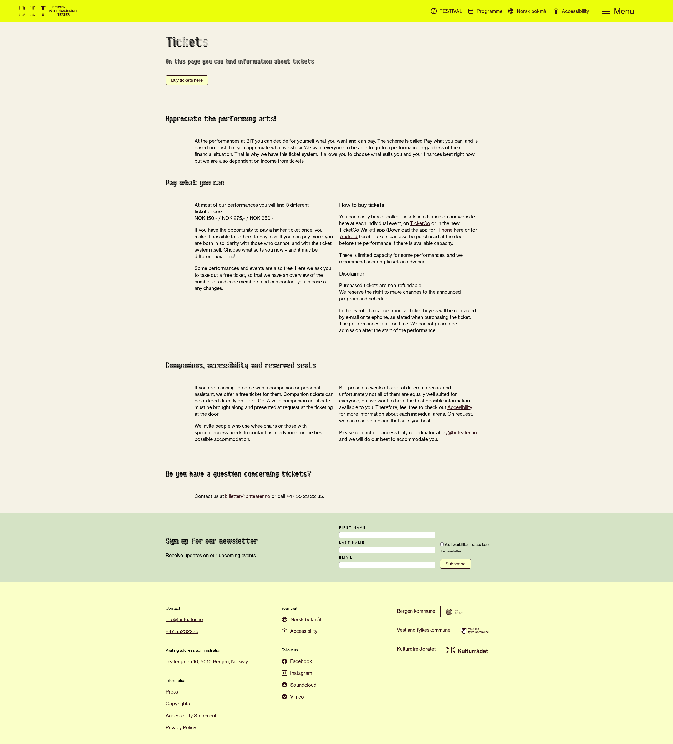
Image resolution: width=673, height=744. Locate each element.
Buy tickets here (187, 80)
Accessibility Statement (191, 715)
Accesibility (459, 407)
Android (349, 236)
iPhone (444, 230)
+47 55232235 (182, 631)
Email (346, 557)
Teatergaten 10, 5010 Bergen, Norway (207, 661)
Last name (352, 542)
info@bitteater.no (184, 619)
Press (172, 692)
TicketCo (420, 223)
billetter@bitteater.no (247, 496)
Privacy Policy (181, 727)
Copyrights (178, 703)
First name (352, 527)
